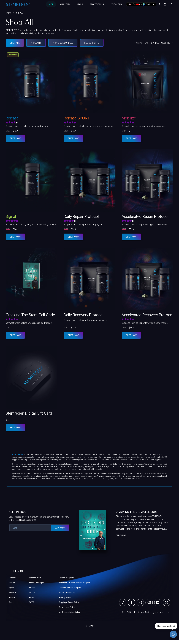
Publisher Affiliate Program (70, 587)
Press (31, 597)
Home (8, 13)
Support (12, 602)
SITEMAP (90, 626)
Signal (11, 587)
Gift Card (12, 597)
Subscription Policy (67, 607)
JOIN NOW (60, 528)
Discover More (35, 578)
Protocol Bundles (63, 43)
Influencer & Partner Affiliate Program (74, 582)
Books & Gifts (91, 43)
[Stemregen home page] (18, 4)
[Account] (159, 4)
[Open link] (122, 602)
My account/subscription (69, 612)
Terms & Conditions (67, 592)
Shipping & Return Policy (69, 602)
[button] (159, 43)
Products (36, 43)
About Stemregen (36, 582)
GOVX (31, 602)
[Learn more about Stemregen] (124, 530)
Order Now (121, 535)
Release (12, 582)
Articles (32, 587)
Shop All (15, 43)
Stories (32, 592)
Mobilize (12, 592)
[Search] (171, 4)
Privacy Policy (65, 597)
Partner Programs (66, 578)
